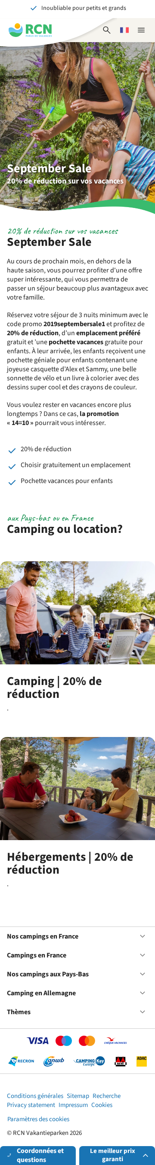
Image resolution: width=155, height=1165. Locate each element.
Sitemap (78, 1096)
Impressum (73, 1105)
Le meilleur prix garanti (112, 1155)
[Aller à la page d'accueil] (30, 30)
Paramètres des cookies (38, 1119)
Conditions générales (35, 1096)
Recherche (107, 1096)
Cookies (101, 1105)
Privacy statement (31, 1105)
